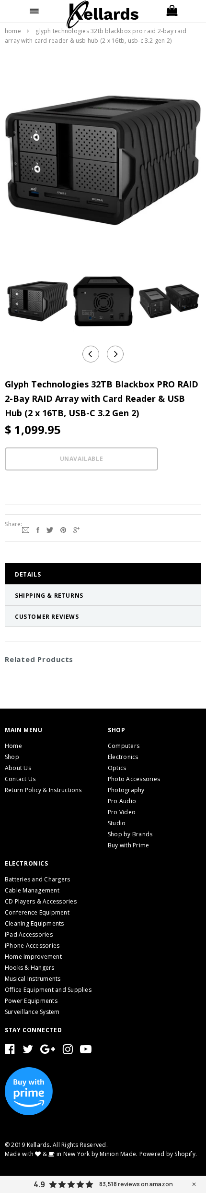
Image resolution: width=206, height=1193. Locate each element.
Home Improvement (33, 956)
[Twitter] (49, 529)
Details (28, 574)
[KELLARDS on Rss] (86, 1051)
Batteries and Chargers (37, 879)
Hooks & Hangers (30, 968)
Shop (12, 757)
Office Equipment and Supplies (48, 990)
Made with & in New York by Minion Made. (71, 1154)
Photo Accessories (134, 779)
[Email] (25, 529)
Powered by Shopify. (168, 1154)
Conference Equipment (37, 912)
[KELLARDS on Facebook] (10, 1051)
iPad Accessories (29, 934)
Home (13, 31)
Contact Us (20, 779)
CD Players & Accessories (41, 901)
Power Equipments (31, 1001)
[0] (171, 11)
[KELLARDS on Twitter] (28, 1051)
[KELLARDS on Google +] (47, 1051)
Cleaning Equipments (34, 923)
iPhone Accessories (32, 945)
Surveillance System (32, 1012)
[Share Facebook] (37, 529)
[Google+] (76, 529)
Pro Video (122, 812)
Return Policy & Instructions (43, 790)
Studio (117, 823)
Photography (126, 790)
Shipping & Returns (49, 595)
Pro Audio (122, 801)
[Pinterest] (63, 529)
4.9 (39, 1184)
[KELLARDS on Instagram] (68, 1051)
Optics (117, 768)
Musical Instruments (33, 979)
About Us (18, 768)
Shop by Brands (130, 834)
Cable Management (32, 890)
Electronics (123, 757)
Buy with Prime (128, 845)
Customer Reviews (47, 617)
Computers (123, 746)
